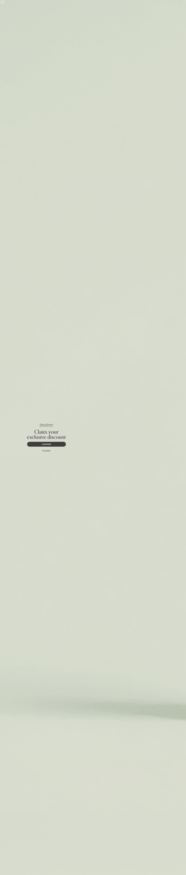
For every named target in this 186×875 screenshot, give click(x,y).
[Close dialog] (2, 2)
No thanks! (46, 450)
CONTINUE (46, 444)
